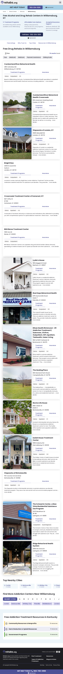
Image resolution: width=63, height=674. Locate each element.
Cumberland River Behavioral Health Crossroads (45, 96)
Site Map (42, 665)
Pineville (37, 604)
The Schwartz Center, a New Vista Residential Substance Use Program (45, 506)
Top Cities (32, 43)
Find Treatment (36, 656)
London (57, 604)
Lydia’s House (38, 260)
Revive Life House (40, 403)
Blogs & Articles (51, 659)
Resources (49, 656)
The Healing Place (40, 370)
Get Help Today (31, 671)
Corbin (6, 604)
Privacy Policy (56, 665)
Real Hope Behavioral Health (45, 293)
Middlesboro (47, 604)
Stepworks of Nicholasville (15, 473)
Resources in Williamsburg (47, 43)
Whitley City (27, 604)
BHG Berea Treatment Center (16, 229)
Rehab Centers (13, 11)
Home (4, 11)
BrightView (9, 163)
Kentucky (22, 11)
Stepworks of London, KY (43, 130)
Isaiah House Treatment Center (43, 439)
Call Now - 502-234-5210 (31, 34)
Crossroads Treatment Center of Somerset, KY (23, 196)
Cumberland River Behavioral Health (19, 64)
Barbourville (15, 604)
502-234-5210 (35, 7)
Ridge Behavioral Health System (43, 544)
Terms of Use (49, 665)
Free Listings (11, 43)
